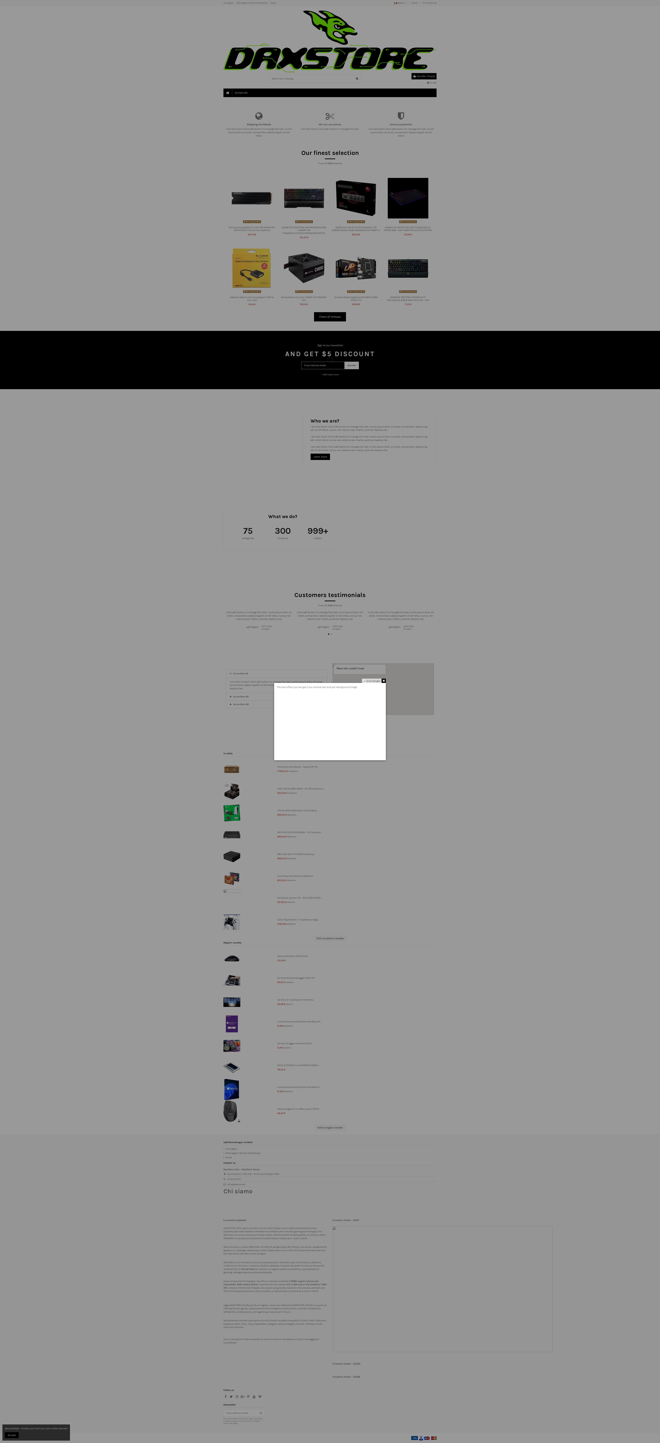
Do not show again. (373, 681)
